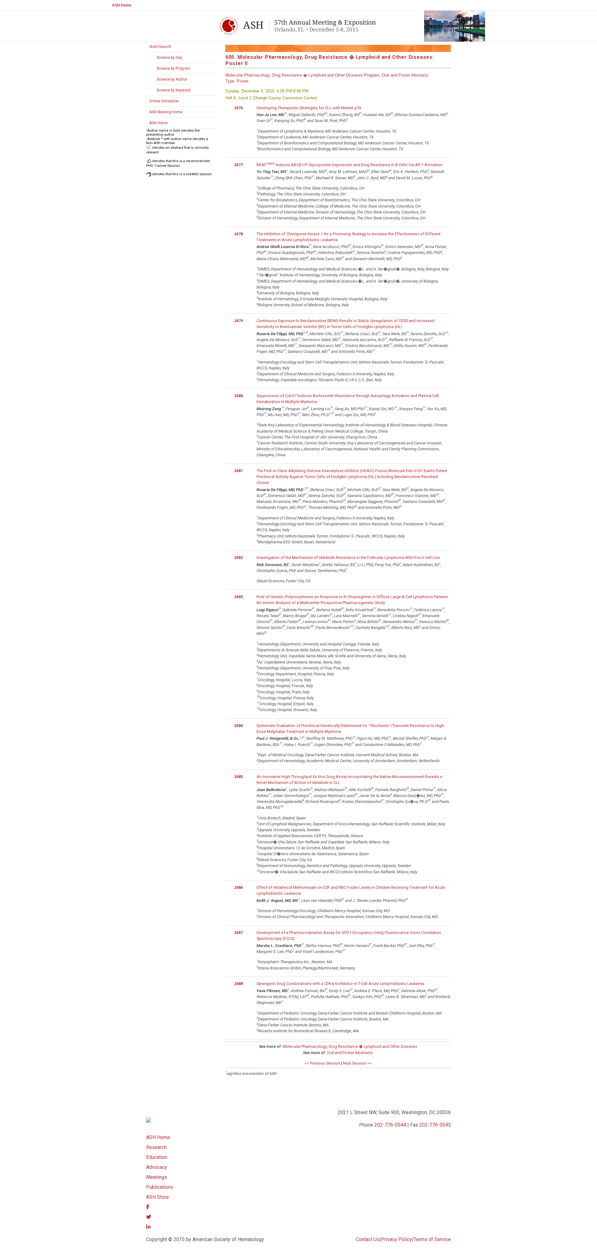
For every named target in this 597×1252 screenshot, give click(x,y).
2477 (238, 164)
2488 (238, 983)
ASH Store (157, 1197)
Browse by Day (169, 57)
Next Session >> (357, 1063)
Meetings (156, 1177)
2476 (238, 108)
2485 (238, 776)
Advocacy (156, 1167)
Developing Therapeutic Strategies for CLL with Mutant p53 (309, 108)
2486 (238, 887)
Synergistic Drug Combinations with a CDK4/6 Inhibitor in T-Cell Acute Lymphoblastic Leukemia (340, 983)
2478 (238, 234)
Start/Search (160, 47)
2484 (238, 725)
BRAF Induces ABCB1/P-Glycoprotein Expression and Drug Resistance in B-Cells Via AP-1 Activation (349, 164)
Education (156, 1157)
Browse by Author (172, 79)
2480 (238, 395)
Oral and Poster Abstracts (350, 1052)
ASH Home (122, 5)
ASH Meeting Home (166, 112)
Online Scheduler (164, 101)
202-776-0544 (390, 1125)
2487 (238, 932)
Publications (159, 1187)
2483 (238, 596)
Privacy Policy (396, 1239)
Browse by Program (173, 68)
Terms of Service (432, 1239)
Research (156, 1147)
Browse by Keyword (173, 90)
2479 (238, 320)
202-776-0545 (435, 1125)
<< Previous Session (322, 1063)
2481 (238, 470)
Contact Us (367, 1239)
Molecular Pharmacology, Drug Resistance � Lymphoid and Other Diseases (350, 1046)
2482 (238, 557)
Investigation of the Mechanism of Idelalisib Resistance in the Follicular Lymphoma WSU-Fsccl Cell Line (348, 557)
